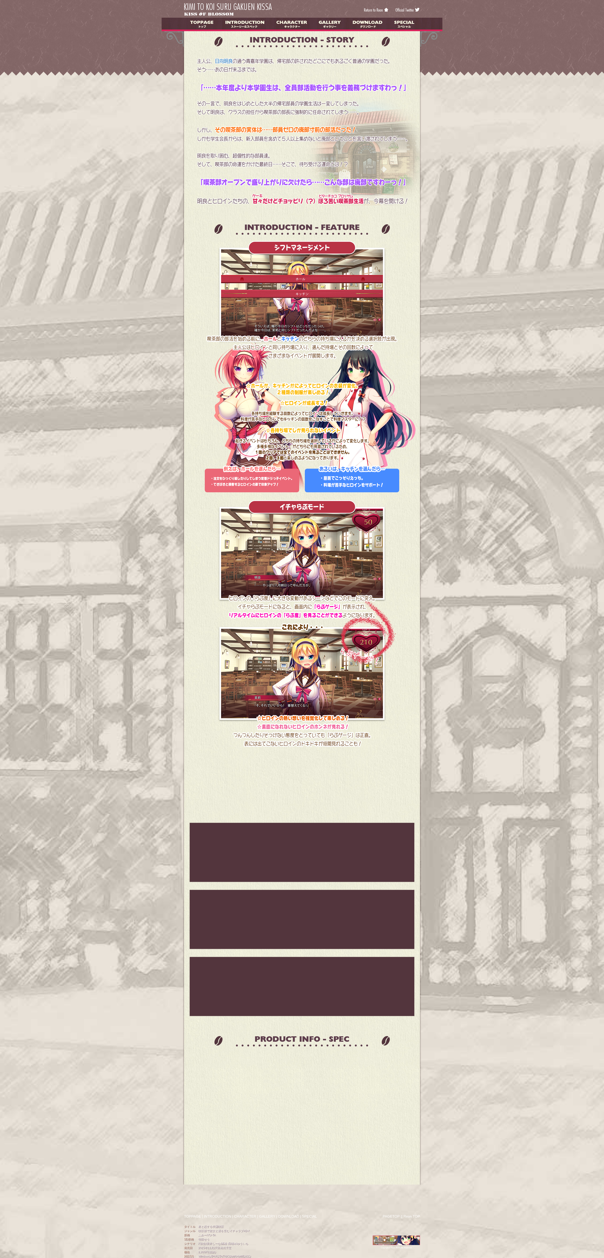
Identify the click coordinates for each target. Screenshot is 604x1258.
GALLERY (267, 1216)
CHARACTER (245, 1216)
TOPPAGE (192, 1216)
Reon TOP (411, 1216)
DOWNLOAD (288, 1216)
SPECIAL (309, 1216)
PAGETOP (391, 1216)
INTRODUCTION (217, 1216)
